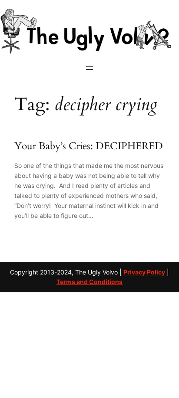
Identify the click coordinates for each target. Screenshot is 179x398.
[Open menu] (89, 68)
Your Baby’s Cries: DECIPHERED (88, 146)
